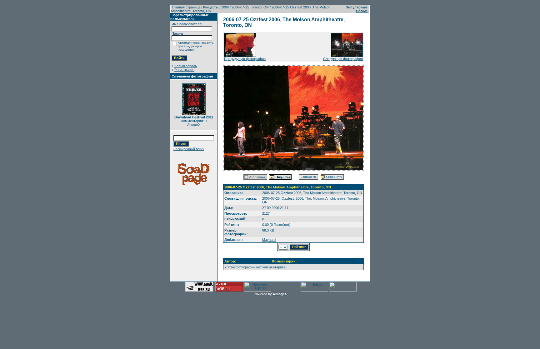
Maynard (269, 240)
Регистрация (184, 70)
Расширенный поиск (188, 149)
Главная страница (186, 7)
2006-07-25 (271, 198)
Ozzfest (288, 198)
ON (265, 202)
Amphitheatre (335, 198)
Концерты (210, 7)
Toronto (353, 198)
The (308, 198)
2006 (225, 7)
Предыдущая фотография (245, 59)
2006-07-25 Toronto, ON (250, 7)
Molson (318, 198)
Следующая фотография (343, 59)
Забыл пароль (185, 66)
